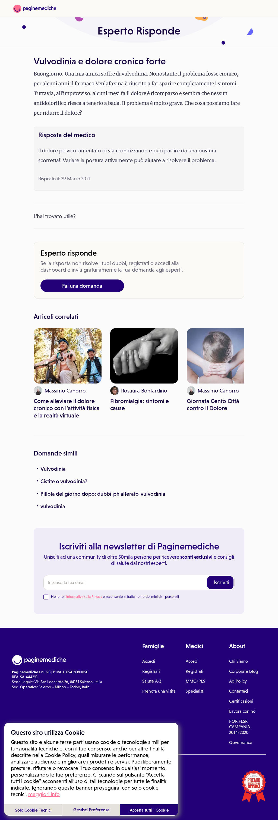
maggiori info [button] (44, 794)
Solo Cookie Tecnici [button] (33, 810)
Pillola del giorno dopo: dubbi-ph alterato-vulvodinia (102, 494)
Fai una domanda (82, 286)
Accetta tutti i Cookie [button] (149, 810)
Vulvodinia (53, 469)
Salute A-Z (152, 681)
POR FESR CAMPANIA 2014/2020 (239, 727)
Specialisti (195, 691)
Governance (240, 742)
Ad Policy (238, 681)
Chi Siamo (238, 661)
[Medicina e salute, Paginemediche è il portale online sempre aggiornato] (34, 9)
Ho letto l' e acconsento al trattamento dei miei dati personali (115, 597)
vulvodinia (52, 506)
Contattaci (238, 691)
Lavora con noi (243, 711)
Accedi (148, 661)
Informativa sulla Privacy (84, 597)
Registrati (151, 671)
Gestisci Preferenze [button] (91, 809)
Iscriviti (221, 582)
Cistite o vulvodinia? (63, 481)
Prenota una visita (159, 691)
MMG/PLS (195, 681)
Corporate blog (243, 671)
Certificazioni (241, 701)
